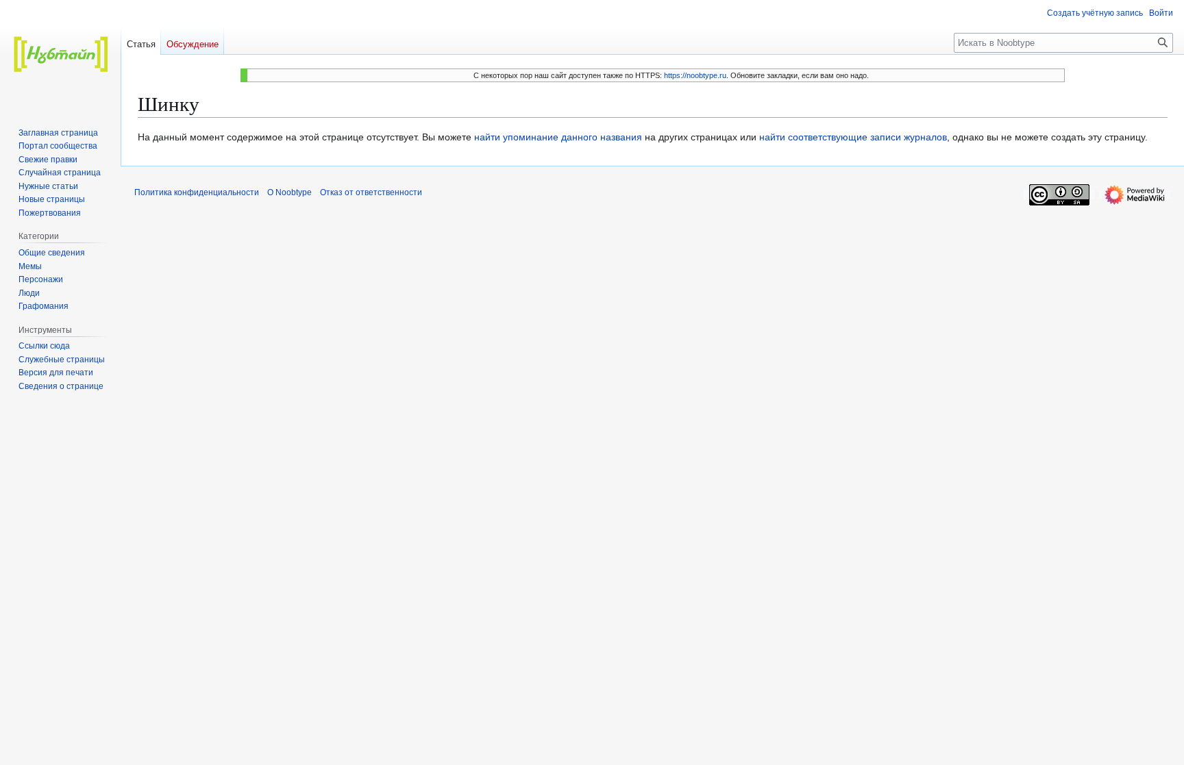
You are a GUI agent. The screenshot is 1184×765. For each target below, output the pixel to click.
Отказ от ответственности (371, 192)
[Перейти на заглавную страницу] (60, 55)
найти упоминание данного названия (558, 136)
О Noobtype (289, 192)
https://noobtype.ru (695, 75)
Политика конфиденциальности (196, 192)
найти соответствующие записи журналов (853, 136)
